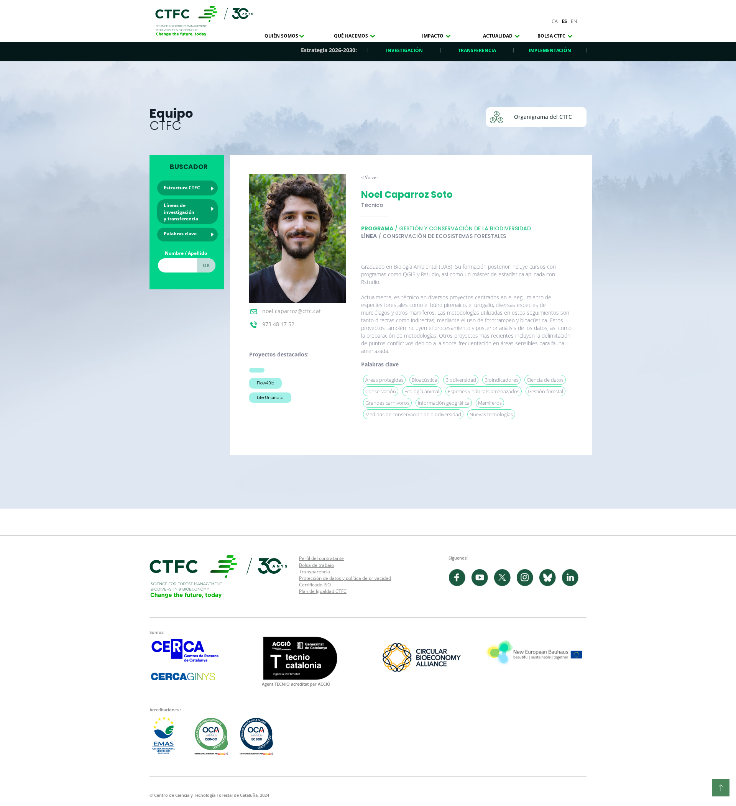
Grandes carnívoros (387, 402)
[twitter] (505, 584)
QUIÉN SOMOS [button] (281, 36)
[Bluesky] (550, 584)
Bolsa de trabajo (316, 565)
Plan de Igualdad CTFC (323, 591)
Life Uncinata (270, 397)
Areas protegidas (384, 379)
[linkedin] (572, 584)
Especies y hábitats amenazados (483, 391)
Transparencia (314, 571)
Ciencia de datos (545, 379)
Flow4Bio (265, 383)
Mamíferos (490, 402)
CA (555, 21)
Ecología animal (421, 391)
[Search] (206, 265)
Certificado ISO (315, 584)
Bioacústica (424, 379)
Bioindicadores (501, 379)
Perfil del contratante (321, 558)
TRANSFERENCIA (477, 50)
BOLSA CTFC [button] (552, 36)
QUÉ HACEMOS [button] (351, 36)
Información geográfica (444, 402)
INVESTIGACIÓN (404, 50)
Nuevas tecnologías (491, 414)
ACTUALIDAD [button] (498, 36)
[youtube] (482, 584)
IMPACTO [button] (433, 36)
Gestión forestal (545, 391)
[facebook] (460, 584)
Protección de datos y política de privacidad (345, 578)
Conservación (380, 391)
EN (574, 21)
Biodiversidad (460, 379)
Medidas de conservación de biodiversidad (413, 414)
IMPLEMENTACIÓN (550, 50)
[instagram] (527, 584)
